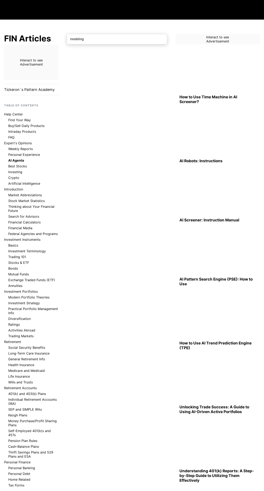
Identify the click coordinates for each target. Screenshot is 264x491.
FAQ (11, 137)
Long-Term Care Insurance (29, 353)
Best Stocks (17, 166)
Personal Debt (19, 474)
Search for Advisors (23, 216)
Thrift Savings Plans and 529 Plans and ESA (30, 454)
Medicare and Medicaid (26, 371)
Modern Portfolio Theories (29, 297)
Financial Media (20, 228)
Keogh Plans (17, 415)
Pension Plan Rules (22, 441)
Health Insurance (21, 365)
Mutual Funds (18, 274)
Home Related (19, 479)
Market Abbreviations (25, 195)
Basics (13, 245)
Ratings (14, 324)
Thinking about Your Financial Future (31, 208)
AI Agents (16, 160)
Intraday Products (22, 131)
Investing (15, 172)
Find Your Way (19, 120)
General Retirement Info (26, 359)
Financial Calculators (24, 222)
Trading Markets (21, 336)
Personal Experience (24, 155)
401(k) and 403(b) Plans (27, 394)
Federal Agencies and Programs (33, 234)
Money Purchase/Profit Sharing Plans (32, 423)
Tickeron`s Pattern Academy (29, 89)
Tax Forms (16, 485)
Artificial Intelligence (24, 183)
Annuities (15, 286)
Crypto (13, 178)
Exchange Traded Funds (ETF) (31, 280)
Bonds (13, 268)
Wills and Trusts (20, 382)
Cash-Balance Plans (23, 446)
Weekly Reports (20, 149)
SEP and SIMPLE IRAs (25, 409)
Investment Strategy (24, 303)
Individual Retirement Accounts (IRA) (32, 401)
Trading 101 (17, 257)
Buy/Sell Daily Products (26, 126)
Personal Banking (21, 468)
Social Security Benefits (26, 347)
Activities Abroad (21, 330)
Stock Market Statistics (26, 201)
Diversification (19, 319)
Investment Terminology (27, 251)
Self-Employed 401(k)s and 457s (29, 433)
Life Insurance (19, 376)
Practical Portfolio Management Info (33, 311)
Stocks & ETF (18, 263)
